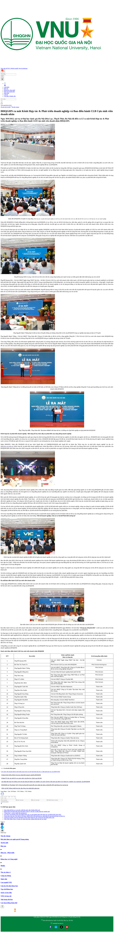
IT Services (20, 68)
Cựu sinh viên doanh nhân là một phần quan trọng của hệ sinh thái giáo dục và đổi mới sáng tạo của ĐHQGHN (30, 771)
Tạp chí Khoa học (7, 889)
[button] (57, 824)
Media (3, 866)
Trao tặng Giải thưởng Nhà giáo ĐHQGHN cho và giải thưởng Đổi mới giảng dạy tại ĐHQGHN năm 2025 (32, 814)
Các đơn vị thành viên (10, 96)
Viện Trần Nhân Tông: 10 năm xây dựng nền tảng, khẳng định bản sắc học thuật (25, 819)
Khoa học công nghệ (9, 90)
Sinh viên (6, 93)
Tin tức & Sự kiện (5, 107)
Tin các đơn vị (6, 872)
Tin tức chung (15, 107)
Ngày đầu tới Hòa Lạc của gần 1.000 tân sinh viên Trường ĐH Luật (22, 810)
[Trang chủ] (51, 67)
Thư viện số (4, 68)
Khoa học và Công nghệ (9, 859)
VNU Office (10, 68)
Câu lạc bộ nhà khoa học (9, 886)
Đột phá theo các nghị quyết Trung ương (15, 839)
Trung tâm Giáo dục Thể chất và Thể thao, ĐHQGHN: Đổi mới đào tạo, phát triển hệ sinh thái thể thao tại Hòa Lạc (34, 816)
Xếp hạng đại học (7, 899)
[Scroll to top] (2, 906)
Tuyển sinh (4, 843)
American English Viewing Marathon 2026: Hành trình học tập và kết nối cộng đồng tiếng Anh (29, 817)
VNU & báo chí (6, 896)
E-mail (15, 68)
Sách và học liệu (6, 892)
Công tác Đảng (6, 876)
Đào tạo (6, 88)
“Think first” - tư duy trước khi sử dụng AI (15, 813)
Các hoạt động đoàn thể (9, 903)
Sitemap (25, 68)
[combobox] (3, 71)
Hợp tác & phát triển (9, 91)
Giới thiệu (6, 87)
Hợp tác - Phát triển (7, 853)
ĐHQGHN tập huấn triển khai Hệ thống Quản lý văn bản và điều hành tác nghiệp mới (27, 811)
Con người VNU (6, 882)
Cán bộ (6, 94)
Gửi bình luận (4, 801)
